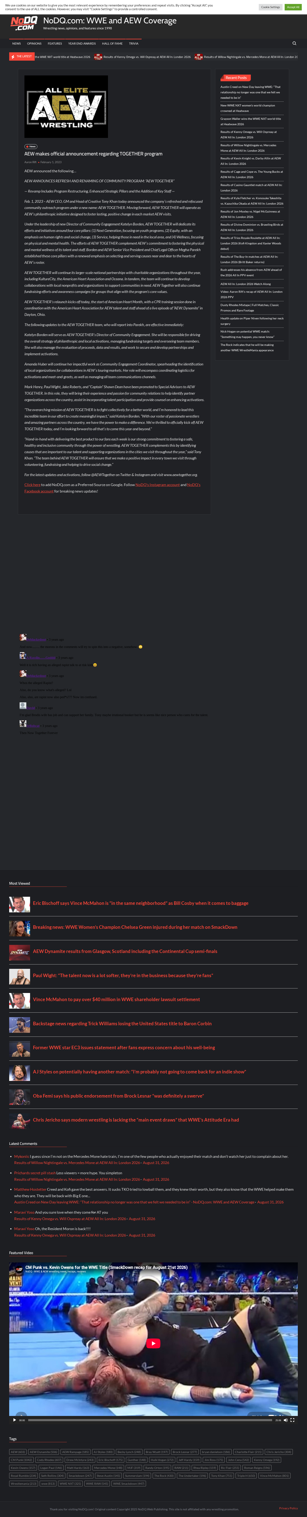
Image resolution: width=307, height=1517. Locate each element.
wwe (48, 1483)
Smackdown (80, 1475)
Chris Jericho (278, 1452)
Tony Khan (221, 1475)
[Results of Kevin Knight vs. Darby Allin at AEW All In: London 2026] (264, 56)
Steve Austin (108, 1475)
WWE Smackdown (128, 1483)
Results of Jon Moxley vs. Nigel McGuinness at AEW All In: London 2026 (250, 214)
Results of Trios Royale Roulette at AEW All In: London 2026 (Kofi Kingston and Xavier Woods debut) (251, 243)
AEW (18, 1452)
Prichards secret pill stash (35, 1173)
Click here (32, 484)
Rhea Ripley (204, 1467)
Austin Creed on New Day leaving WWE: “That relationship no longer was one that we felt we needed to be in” (250, 92)
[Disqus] (114, 684)
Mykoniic (21, 1156)
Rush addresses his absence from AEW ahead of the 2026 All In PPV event (251, 272)
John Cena (238, 1460)
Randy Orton (157, 1467)
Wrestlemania (23, 1483)
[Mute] (286, 1420)
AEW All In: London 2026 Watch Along (246, 284)
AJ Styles (103, 1452)
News (16, 43)
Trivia (133, 43)
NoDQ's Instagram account (158, 484)
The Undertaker (192, 1475)
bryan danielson (216, 1452)
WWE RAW (97, 1483)
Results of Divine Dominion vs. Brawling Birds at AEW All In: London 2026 (252, 227)
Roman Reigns (257, 1467)
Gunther (137, 1460)
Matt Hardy (78, 1467)
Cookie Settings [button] (270, 7)
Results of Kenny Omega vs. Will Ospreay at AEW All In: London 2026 (101, 57)
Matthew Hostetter (30, 1189)
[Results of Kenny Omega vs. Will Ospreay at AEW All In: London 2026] (52, 56)
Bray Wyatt (157, 1452)
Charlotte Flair (248, 1452)
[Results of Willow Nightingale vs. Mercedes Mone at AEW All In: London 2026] (153, 56)
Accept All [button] (293, 7)
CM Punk (21, 1460)
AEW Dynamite (43, 1452)
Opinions (34, 43)
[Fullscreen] (292, 1420)
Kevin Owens (23, 1467)
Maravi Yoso (24, 1212)
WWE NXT (70, 1483)
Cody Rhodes (49, 1460)
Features (55, 43)
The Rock (164, 1475)
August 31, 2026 (156, 1162)
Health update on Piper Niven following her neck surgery (252, 320)
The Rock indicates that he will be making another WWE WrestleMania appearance (247, 347)
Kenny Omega (266, 1460)
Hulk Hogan (162, 1460)
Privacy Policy (288, 1508)
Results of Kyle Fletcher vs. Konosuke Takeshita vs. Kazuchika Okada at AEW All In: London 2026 (252, 200)
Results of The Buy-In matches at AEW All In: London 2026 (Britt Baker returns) (249, 259)
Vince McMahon (274, 1475)
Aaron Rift (30, 162)
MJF (133, 1467)
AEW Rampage (75, 1452)
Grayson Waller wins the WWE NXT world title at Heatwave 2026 (251, 121)
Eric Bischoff (111, 1460)
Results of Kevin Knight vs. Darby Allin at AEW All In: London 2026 (251, 160)
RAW (181, 1467)
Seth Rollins (52, 1475)
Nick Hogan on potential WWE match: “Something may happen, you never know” (247, 334)
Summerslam (137, 1475)
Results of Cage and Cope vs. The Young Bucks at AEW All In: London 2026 (252, 174)
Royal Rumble (23, 1475)
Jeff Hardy (189, 1460)
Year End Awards (82, 43)
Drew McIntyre (80, 1460)
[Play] (15, 1420)
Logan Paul (51, 1467)
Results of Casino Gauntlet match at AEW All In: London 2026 (251, 187)
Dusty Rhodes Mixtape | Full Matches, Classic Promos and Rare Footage (250, 307)
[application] (153, 1343)
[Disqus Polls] (114, 574)
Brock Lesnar (185, 1452)
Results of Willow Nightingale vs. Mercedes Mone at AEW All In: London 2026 (207, 57)
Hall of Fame (112, 43)
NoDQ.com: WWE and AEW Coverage (109, 20)
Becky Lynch (129, 1452)
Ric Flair (230, 1467)
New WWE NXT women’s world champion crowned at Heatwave (248, 108)
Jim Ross (213, 1460)
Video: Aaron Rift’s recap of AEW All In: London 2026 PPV (252, 294)
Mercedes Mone (108, 1467)
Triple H (246, 1475)
